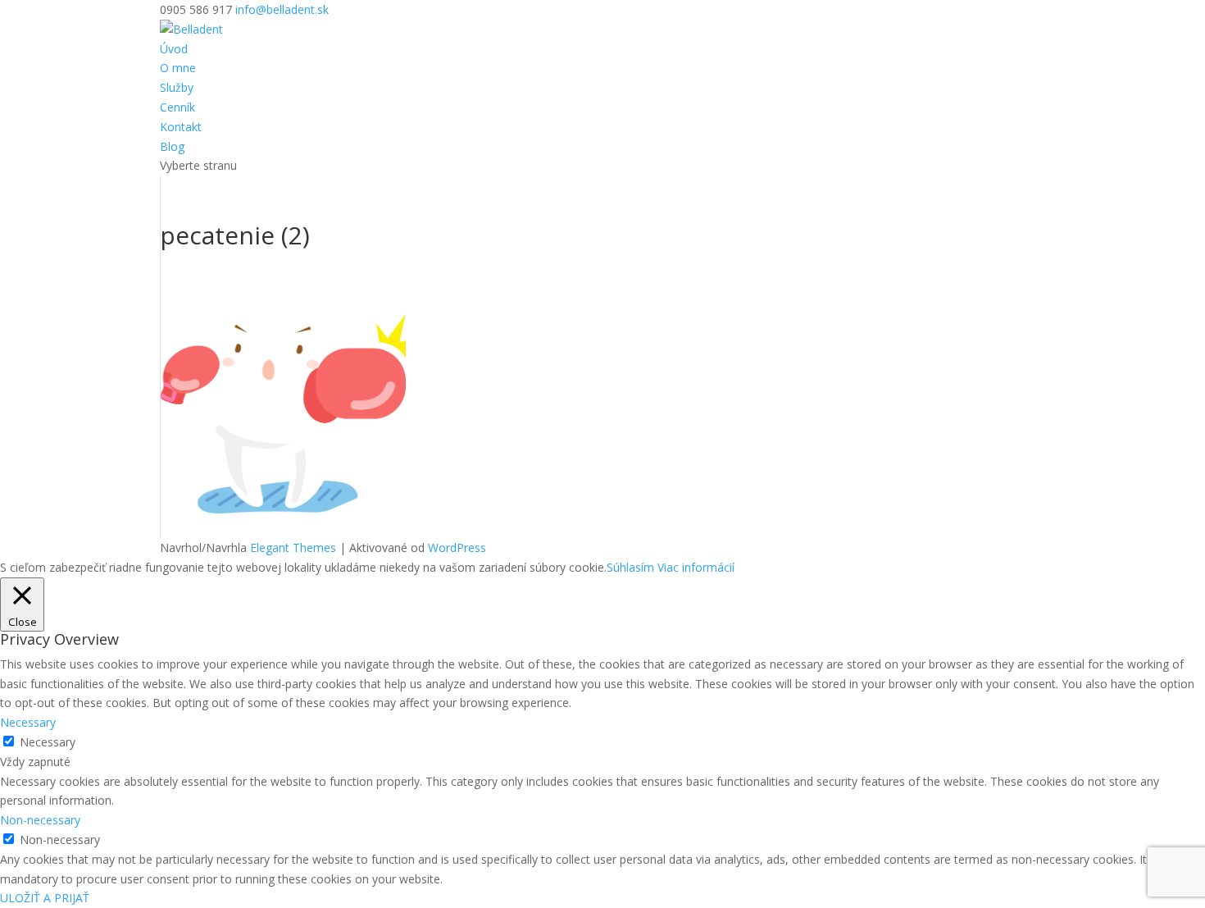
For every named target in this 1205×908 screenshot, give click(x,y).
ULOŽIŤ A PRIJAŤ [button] (44, 898)
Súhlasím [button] (630, 567)
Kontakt (181, 127)
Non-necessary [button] (40, 820)
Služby (176, 87)
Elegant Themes (293, 547)
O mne (178, 67)
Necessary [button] (28, 722)
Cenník (177, 107)
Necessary (47, 742)
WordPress (457, 547)
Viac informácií (695, 567)
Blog (172, 146)
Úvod (174, 49)
